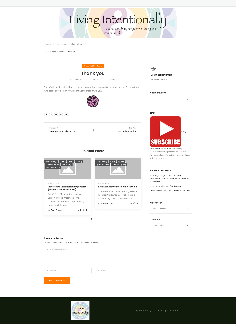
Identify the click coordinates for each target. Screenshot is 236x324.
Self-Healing (66, 165)
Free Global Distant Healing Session (117, 186)
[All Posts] (93, 129)
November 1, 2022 (54, 183)
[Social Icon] (46, 114)
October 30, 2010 (89, 66)
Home (48, 44)
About (79, 44)
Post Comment (56, 280)
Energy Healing (50, 162)
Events (61, 51)
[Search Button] (187, 99)
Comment (110, 79)
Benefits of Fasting (173, 186)
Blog (73, 44)
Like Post (94, 79)
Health (70, 162)
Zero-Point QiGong (53, 168)
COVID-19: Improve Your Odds (177, 190)
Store (64, 44)
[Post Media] (118, 168)
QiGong (79, 162)
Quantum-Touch (52, 165)
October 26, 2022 (104, 183)
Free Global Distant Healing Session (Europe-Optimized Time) (67, 188)
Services (56, 44)
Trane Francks (156, 190)
